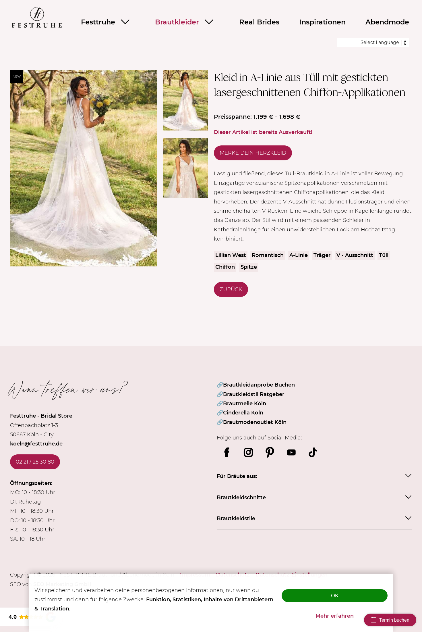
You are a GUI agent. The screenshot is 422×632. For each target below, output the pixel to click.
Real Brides (259, 22)
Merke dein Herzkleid (253, 153)
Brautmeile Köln (244, 403)
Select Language (380, 42)
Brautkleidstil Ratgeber (253, 394)
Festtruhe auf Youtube (291, 452)
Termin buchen (394, 620)
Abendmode (387, 22)
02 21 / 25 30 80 (35, 462)
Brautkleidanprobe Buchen (259, 385)
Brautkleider (177, 22)
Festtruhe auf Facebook (227, 452)
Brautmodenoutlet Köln (255, 422)
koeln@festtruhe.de (36, 444)
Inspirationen (322, 22)
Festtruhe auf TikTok (313, 452)
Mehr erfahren (334, 616)
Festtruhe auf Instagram (248, 452)
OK (334, 595)
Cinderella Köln (243, 413)
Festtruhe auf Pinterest (270, 452)
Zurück (231, 289)
